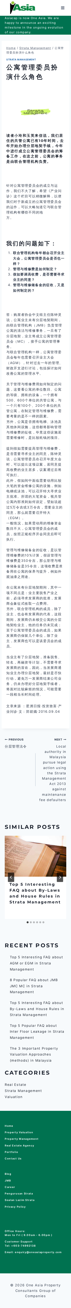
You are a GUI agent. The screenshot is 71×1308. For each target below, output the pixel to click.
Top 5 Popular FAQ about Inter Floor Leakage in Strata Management (37, 1032)
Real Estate (15, 1085)
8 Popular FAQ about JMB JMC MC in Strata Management (34, 986)
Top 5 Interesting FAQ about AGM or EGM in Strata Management (36, 963)
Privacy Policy (15, 1206)
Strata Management (21, 59)
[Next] (60, 877)
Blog (8, 1173)
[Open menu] (62, 8)
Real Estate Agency (19, 1145)
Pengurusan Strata (19, 1193)
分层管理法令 (16, 743)
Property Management (21, 1138)
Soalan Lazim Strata (20, 1200)
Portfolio (11, 1152)
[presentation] (35, 856)
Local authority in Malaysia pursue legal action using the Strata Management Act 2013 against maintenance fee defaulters (52, 770)
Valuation (13, 1097)
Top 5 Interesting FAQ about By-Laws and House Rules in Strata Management (37, 1009)
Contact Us (13, 1158)
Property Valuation (19, 1132)
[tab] (28, 922)
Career (10, 1187)
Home (9, 1125)
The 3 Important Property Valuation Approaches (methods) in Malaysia (34, 1054)
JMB (8, 1180)
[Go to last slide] (11, 877)
